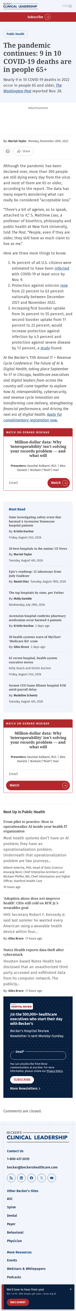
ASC (10, 1199)
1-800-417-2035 (18, 1159)
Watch (56, 483)
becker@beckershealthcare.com (32, 1167)
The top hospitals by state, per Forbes (37, 593)
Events (12, 1260)
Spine (11, 1207)
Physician (14, 1241)
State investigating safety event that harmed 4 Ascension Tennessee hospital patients (35, 521)
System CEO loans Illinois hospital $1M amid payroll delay (37, 687)
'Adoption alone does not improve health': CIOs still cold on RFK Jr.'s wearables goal (31, 903)
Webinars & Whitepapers (26, 1269)
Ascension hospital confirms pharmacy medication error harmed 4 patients (37, 618)
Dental (12, 1216)
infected (62, 268)
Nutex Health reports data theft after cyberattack (33, 952)
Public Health (15, 34)
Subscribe (35, 17)
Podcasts (14, 1277)
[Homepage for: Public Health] (38, 1136)
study (45, 348)
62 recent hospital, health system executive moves (33, 660)
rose (64, 285)
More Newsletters (24, 1088)
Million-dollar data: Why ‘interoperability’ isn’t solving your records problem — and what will (38, 448)
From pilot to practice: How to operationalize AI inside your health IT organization (35, 826)
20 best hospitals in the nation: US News (38, 548)
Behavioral (15, 1232)
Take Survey (18, 1302)
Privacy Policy (55, 1071)
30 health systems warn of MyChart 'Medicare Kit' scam (35, 639)
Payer (11, 1224)
